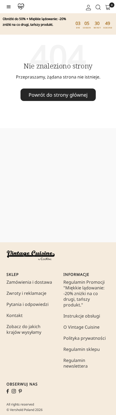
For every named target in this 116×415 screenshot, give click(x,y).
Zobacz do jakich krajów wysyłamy (23, 329)
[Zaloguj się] (88, 7)
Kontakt (14, 315)
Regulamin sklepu (81, 349)
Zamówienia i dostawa (29, 282)
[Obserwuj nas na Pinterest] (20, 391)
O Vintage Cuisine (81, 327)
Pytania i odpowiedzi (27, 304)
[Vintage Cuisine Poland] (21, 7)
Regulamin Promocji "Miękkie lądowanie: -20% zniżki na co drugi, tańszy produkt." (84, 293)
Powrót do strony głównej (58, 95)
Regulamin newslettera (75, 363)
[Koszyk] (107, 7)
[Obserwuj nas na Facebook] (7, 391)
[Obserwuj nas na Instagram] (14, 391)
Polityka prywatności (84, 338)
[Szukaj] (97, 7)
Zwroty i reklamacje (26, 293)
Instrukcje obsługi (81, 316)
